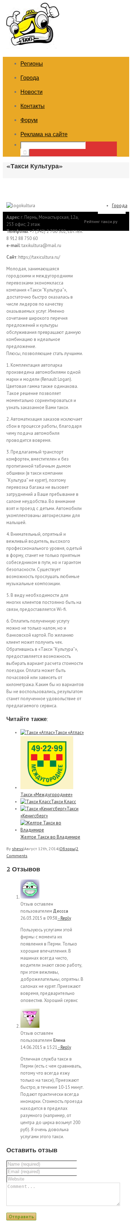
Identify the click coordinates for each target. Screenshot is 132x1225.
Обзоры (67, 848)
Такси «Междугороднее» (46, 795)
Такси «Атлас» (69, 732)
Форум (29, 120)
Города (29, 77)
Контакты (32, 106)
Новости (31, 92)
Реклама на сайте (44, 134)
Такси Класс (63, 802)
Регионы (31, 63)
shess (17, 848)
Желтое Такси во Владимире (50, 837)
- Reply (64, 918)
